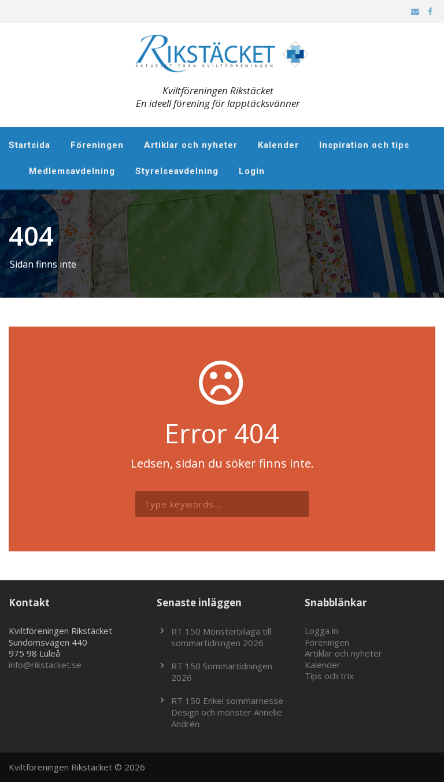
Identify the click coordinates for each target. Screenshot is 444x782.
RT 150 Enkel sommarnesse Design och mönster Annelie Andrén (227, 712)
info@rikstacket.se (45, 664)
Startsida (29, 145)
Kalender (278, 145)
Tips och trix (329, 675)
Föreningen (97, 145)
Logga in (321, 630)
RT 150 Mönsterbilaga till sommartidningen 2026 (221, 636)
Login (252, 171)
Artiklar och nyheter (191, 145)
